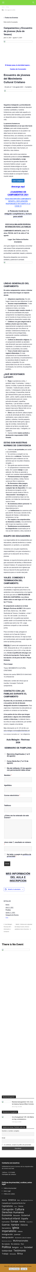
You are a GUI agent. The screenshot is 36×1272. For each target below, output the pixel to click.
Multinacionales (20, 1241)
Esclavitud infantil (11, 1218)
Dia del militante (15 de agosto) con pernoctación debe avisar (19, 769)
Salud (21, 1247)
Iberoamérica (6, 1228)
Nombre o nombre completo (10, 1131)
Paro (22, 1244)
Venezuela (13, 1254)
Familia (22, 1222)
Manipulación (8, 1237)
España (24, 1218)
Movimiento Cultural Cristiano (23, 1237)
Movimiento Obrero (7, 1241)
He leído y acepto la (19, 855)
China (15, 1206)
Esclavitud (25, 1215)
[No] (34, 1268)
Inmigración (7, 1234)
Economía (7, 1215)
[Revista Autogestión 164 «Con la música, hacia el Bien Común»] (6, 1104)
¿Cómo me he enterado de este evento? (16, 816)
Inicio (3, 7)
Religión (15, 1247)
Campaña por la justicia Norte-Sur (13, 1203)
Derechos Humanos (13, 1212)
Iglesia (15, 1228)
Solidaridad (7, 1251)
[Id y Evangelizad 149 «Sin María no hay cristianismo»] (6, 1119)
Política (6, 1247)
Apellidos (8, 785)
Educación (16, 1215)
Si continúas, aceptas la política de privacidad (17, 1145)
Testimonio (19, 1250)
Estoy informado (14, 1269)
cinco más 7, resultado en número (17, 843)
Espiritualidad (6, 1222)
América (12, 1200)
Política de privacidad (10, 1188)
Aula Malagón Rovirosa (27, 1200)
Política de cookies (9, 1194)
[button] (3, 2)
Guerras (6, 1225)
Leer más (24, 1269)
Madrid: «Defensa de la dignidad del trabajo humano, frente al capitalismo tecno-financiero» (23, 926)
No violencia (15, 1244)
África (20, 1254)
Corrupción (8, 1209)
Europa (14, 1221)
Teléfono (7, 805)
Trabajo (5, 1254)
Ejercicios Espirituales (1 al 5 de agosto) (18, 755)
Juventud (17, 1234)
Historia (24, 1225)
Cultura (19, 1209)
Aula (7, 918)
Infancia (20, 1231)
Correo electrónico (12, 795)
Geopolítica (29, 1221)
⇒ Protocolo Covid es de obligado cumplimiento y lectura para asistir (18, 214)
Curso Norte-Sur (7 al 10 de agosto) (17, 762)
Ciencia (20, 1206)
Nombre (8, 775)
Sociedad (28, 1247)
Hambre (15, 1225)
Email (3, 1138)
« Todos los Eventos (11, 17)
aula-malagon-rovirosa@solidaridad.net (17, 730)
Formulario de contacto (9, 1174)
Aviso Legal (7, 1191)
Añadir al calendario (14, 889)
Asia (18, 1200)
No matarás (6, 1244)
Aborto (4, 1200)
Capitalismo (7, 1206)
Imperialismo (9, 1231)
